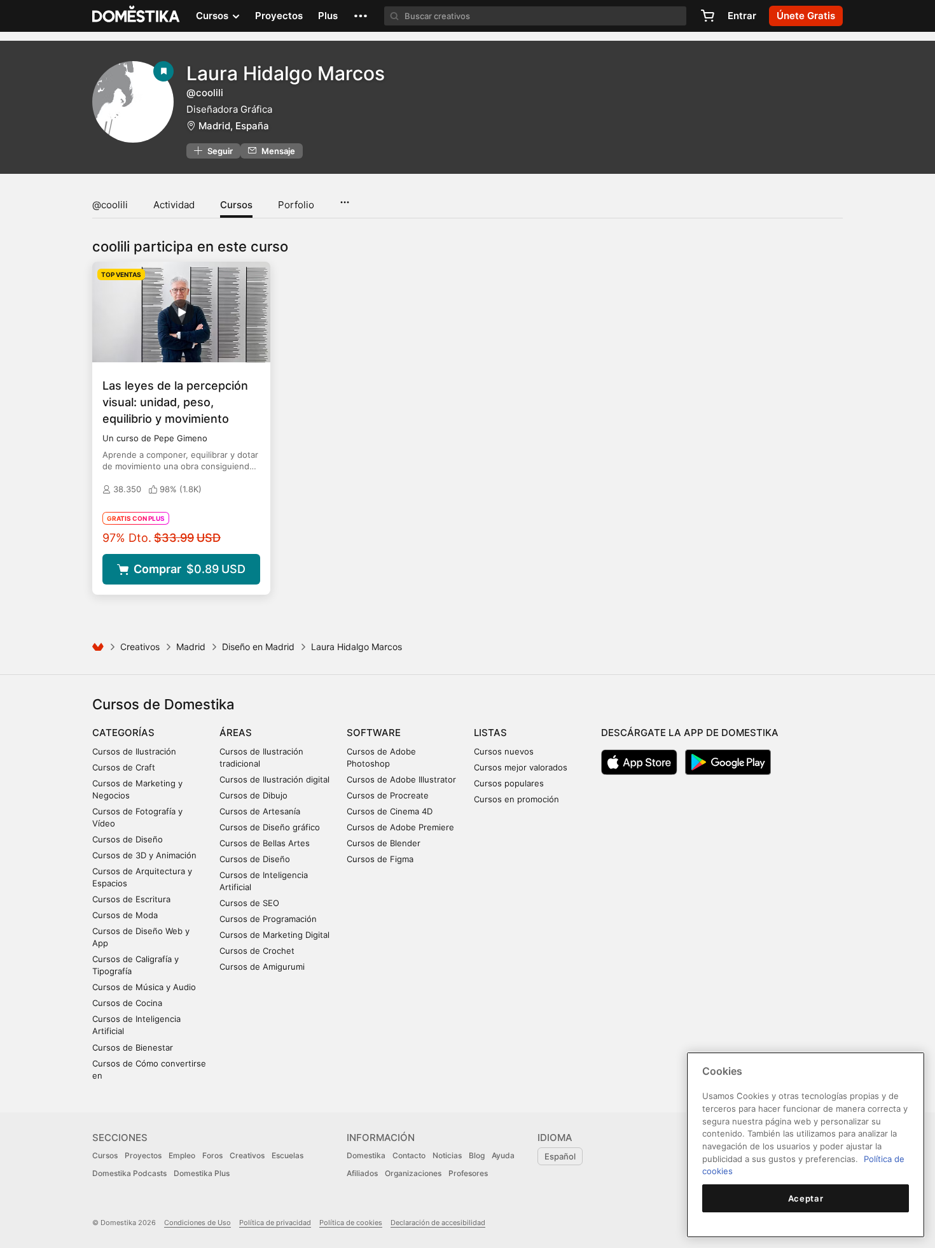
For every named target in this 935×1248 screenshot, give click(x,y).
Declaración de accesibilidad (438, 1222)
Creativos (140, 646)
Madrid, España (233, 126)
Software (374, 733)
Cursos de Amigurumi (262, 966)
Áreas (235, 733)
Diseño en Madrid (258, 646)
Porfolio (296, 205)
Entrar (742, 16)
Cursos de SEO (249, 903)
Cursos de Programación (268, 919)
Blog (477, 1155)
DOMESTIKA (136, 16)
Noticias (447, 1155)
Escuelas (287, 1155)
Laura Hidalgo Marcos (285, 73)
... (344, 198)
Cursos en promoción (516, 799)
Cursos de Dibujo (253, 795)
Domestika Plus (202, 1173)
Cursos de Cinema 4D (390, 811)
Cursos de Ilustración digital (274, 779)
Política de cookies (350, 1222)
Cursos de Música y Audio (144, 987)
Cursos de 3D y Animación (144, 855)
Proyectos (279, 16)
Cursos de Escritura (131, 899)
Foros (212, 1155)
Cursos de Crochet (256, 951)
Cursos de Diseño (127, 839)
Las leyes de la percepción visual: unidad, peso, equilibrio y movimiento (175, 402)
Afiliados (362, 1173)
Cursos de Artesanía (259, 811)
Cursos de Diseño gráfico (269, 827)
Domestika (366, 1155)
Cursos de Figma (380, 859)
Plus (328, 16)
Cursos (236, 205)
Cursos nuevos (504, 751)
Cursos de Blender (383, 843)
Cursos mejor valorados (520, 767)
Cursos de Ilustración (134, 751)
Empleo (182, 1155)
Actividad (174, 205)
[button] (360, 16)
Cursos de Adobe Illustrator (401, 779)
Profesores (468, 1173)
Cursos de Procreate (388, 795)
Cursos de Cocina (127, 1003)
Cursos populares (509, 783)
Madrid (190, 646)
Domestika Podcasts (129, 1173)
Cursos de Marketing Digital (274, 935)
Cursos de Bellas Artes (264, 843)
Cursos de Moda (125, 915)
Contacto (409, 1155)
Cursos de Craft (123, 767)
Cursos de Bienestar (132, 1047)
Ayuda (503, 1155)
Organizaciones (413, 1173)
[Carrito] (707, 16)
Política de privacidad (275, 1222)
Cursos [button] (213, 16)
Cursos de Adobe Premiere (400, 827)
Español (560, 1156)
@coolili (110, 205)
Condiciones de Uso (197, 1222)
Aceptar (806, 1198)
